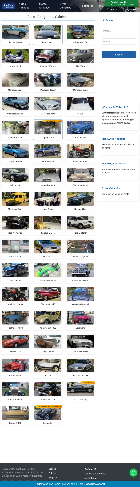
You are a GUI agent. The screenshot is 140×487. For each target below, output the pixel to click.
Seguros (53, 477)
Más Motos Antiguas (114, 163)
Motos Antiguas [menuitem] (44, 5)
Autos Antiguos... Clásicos (47, 17)
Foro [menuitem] (100, 5)
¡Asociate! (90, 469)
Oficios (52, 473)
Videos (52, 468)
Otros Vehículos (111, 188)
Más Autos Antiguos (114, 138)
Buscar (118, 54)
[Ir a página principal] (8, 6)
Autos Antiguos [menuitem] (24, 5)
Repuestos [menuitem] (87, 5)
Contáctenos (90, 478)
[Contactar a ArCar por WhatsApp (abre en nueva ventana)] (133, 473)
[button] (119, 21)
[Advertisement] (118, 81)
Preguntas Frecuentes (95, 473)
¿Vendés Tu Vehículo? (115, 107)
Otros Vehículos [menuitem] (65, 5)
